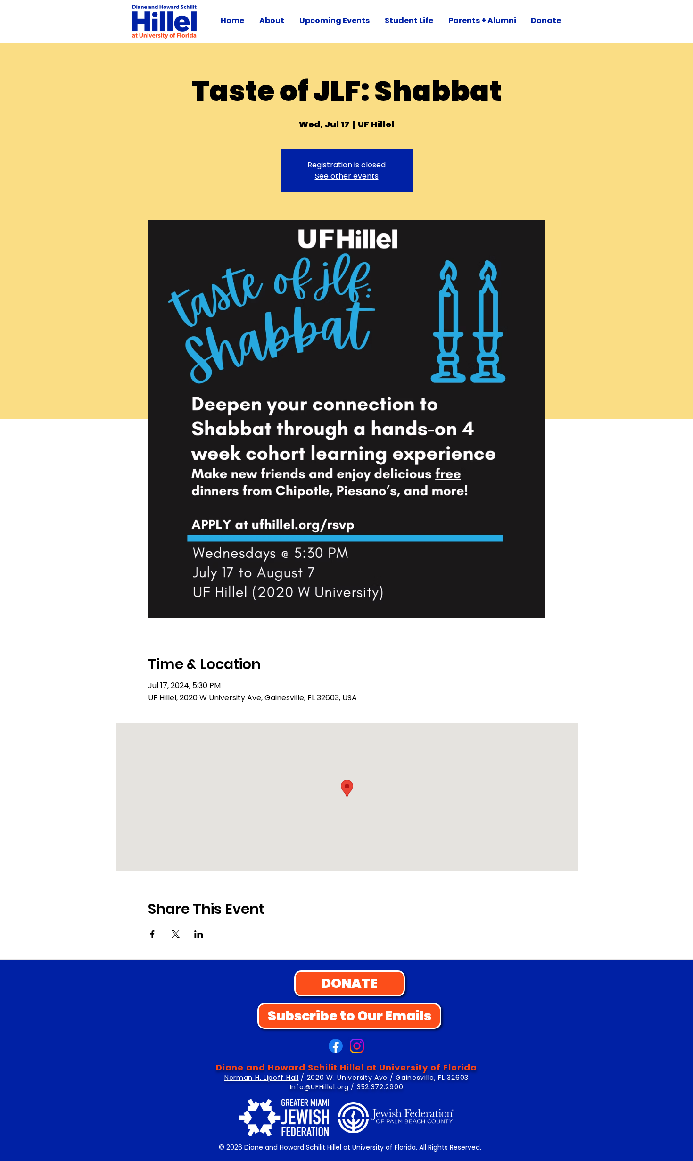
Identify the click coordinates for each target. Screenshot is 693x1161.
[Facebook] (335, 1046)
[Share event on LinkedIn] (198, 934)
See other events (347, 176)
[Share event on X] (175, 934)
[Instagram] (356, 1046)
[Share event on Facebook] (152, 934)
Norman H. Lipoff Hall (261, 1077)
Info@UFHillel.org (319, 1087)
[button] (272, 21)
